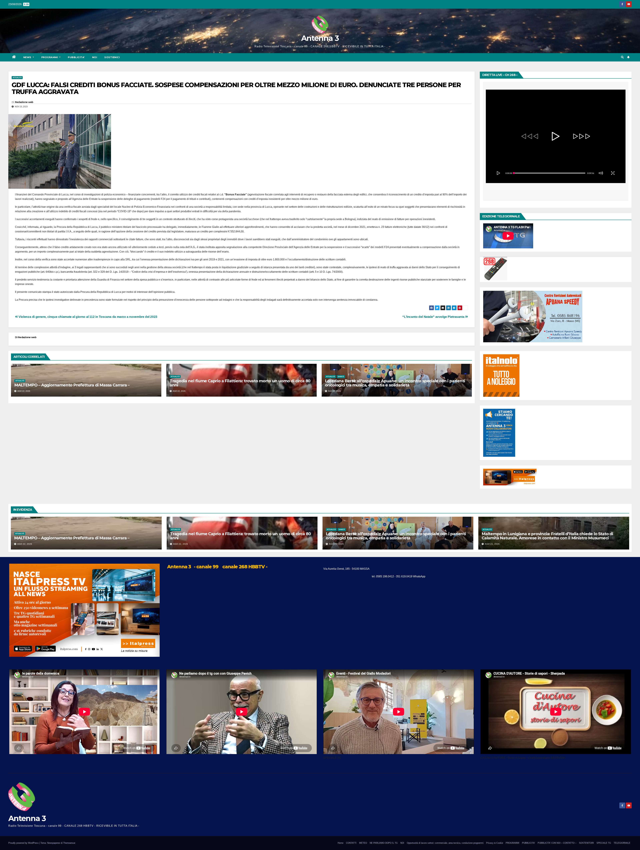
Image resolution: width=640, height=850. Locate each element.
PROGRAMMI (512, 843)
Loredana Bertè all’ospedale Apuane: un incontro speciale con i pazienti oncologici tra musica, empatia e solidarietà (395, 382)
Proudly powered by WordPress (23, 843)
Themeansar (69, 843)
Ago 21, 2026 (492, 544)
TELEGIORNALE (622, 843)
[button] (622, 57)
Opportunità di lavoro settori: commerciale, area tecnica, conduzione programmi (445, 843)
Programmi (50, 57)
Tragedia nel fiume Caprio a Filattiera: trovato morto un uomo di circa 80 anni (240, 382)
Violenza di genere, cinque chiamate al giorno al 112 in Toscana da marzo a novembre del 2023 (87, 316)
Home (340, 843)
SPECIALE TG (603, 843)
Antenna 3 (320, 38)
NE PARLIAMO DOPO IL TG (384, 843)
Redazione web (24, 102)
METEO (363, 843)
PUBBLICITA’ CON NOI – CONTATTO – (557, 843)
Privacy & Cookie (494, 843)
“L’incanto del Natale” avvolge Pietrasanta (433, 316)
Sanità (341, 376)
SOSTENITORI (586, 843)
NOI (94, 57)
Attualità (17, 77)
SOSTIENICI (112, 57)
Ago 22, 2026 (24, 544)
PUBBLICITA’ (76, 57)
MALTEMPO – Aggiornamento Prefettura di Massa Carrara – (72, 385)
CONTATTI (351, 843)
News (27, 57)
